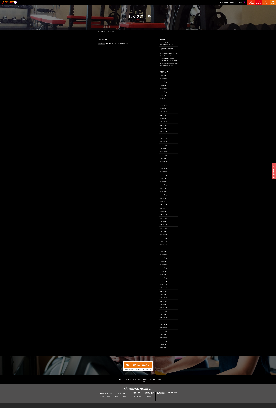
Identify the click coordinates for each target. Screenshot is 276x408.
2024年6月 (162, 148)
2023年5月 (162, 184)
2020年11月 (163, 284)
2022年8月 (162, 214)
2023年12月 (163, 161)
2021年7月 (162, 258)
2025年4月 (162, 121)
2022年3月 (162, 231)
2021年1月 (162, 278)
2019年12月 (163, 317)
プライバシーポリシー (131, 381)
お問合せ (159, 379)
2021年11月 (163, 244)
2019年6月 (162, 337)
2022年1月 (162, 238)
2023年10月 (163, 168)
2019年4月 (162, 344)
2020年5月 (162, 301)
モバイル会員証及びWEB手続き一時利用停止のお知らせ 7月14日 (169, 43)
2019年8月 (162, 331)
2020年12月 (163, 281)
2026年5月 (162, 82)
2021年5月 (162, 264)
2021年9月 (162, 251)
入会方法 (232, 2)
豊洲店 (103, 396)
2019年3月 (162, 347)
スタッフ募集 (238, 2)
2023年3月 (162, 191)
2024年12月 (163, 135)
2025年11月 (163, 102)
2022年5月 (162, 224)
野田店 (134, 396)
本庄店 (140, 396)
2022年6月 (162, 221)
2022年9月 (162, 211)
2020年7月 (162, 294)
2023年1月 (162, 198)
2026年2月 (162, 92)
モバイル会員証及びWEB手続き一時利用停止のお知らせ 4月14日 (169, 64)
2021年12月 (163, 241)
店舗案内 (226, 2)
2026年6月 (162, 78)
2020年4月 (162, 304)
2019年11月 (163, 321)
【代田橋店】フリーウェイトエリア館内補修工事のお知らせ (116, 43)
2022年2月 (162, 234)
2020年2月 (162, 311)
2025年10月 (163, 105)
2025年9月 (162, 108)
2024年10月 (163, 141)
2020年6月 (162, 297)
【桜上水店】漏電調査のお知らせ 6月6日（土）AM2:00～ (169, 49)
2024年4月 (162, 151)
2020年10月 (163, 287)
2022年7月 (162, 218)
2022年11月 (163, 204)
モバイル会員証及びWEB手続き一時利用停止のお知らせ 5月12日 (169, 54)
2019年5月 (162, 341)
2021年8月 (162, 254)
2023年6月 (162, 181)
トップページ (220, 2)
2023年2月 (162, 194)
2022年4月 (162, 228)
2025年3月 (162, 125)
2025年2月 (162, 128)
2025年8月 (162, 111)
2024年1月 (162, 158)
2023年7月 (162, 178)
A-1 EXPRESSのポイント (129, 379)
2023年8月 (162, 175)
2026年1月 (162, 95)
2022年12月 (163, 201)
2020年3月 (162, 307)
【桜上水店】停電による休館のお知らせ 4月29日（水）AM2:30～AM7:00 (169, 59)
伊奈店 (117, 396)
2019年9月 (162, 327)
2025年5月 (162, 118)
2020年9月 (162, 291)
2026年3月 (162, 88)
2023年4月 (162, 188)
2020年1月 (162, 314)
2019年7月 (162, 334)
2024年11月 (163, 138)
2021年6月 (162, 261)
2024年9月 (162, 145)
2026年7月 (162, 75)
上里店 (109, 396)
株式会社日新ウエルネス (144, 381)
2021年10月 (163, 248)
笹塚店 (149, 396)
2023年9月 (162, 171)
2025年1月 (162, 131)
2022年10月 (163, 208)
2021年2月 (162, 274)
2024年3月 (162, 155)
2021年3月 (162, 271)
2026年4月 (162, 85)
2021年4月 (162, 268)
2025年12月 (163, 98)
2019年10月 (163, 324)
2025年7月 (162, 115)
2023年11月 (163, 165)
